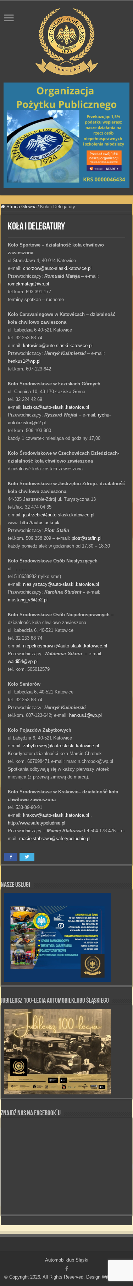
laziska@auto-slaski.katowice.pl (56, 407)
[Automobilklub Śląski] (66, 40)
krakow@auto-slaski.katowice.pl (56, 815)
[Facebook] (67, 1268)
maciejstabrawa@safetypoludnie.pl (54, 838)
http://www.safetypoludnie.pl (36, 823)
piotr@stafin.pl (86, 538)
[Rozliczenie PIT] (66, 134)
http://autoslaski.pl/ (40, 522)
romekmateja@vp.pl (28, 284)
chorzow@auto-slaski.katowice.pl (57, 268)
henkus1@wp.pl (24, 361)
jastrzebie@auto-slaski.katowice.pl (58, 514)
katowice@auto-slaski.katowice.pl (58, 345)
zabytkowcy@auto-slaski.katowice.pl (61, 745)
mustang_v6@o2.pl (28, 599)
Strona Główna (21, 206)
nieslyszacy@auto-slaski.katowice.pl (61, 584)
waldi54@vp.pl (23, 661)
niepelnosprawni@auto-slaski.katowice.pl (65, 645)
